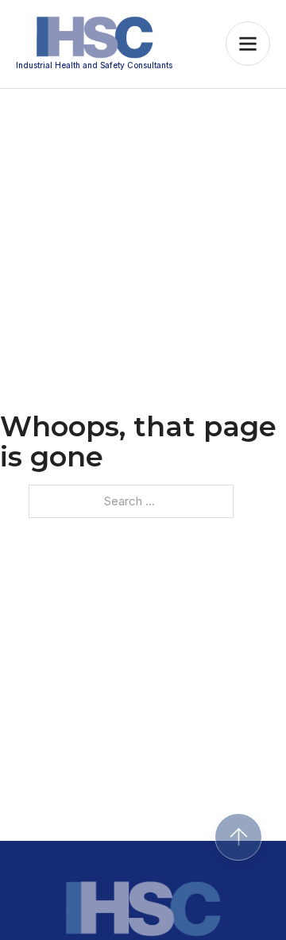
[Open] (248, 43)
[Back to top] (238, 837)
